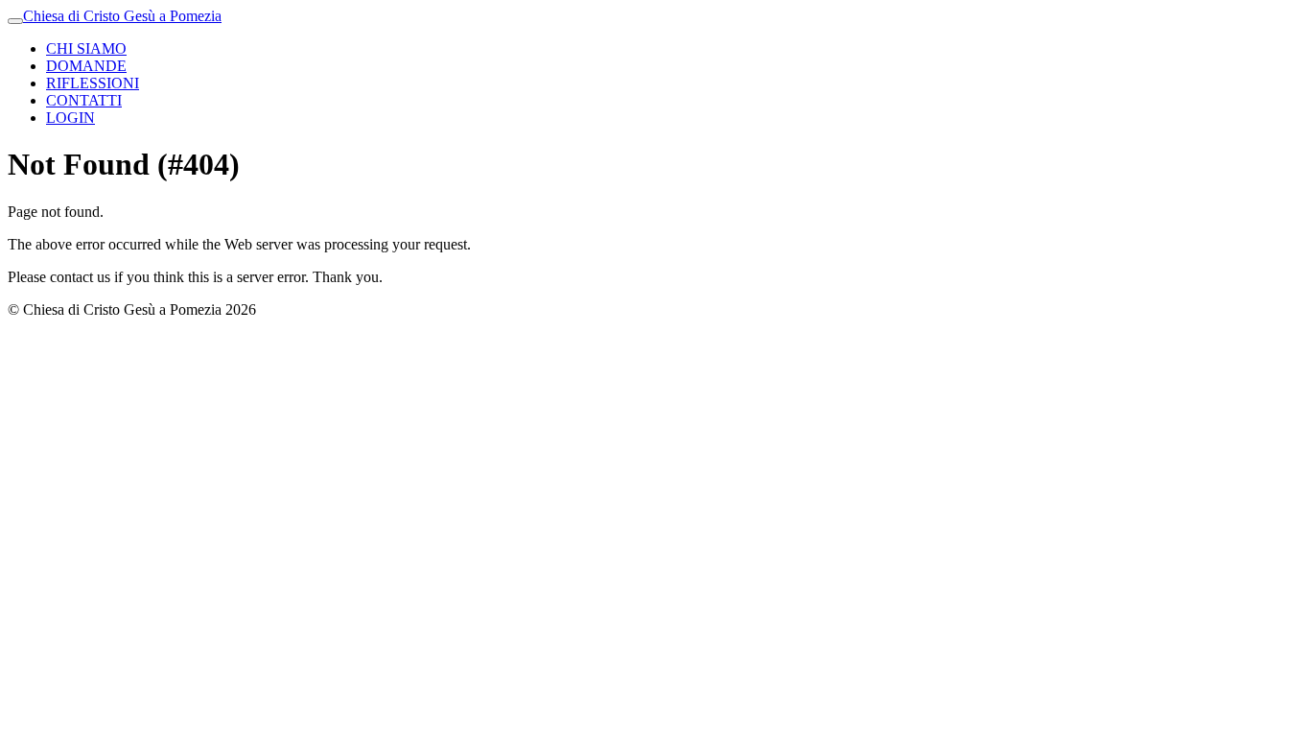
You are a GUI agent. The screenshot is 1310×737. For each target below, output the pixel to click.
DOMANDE (86, 66)
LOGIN (70, 117)
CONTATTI (84, 100)
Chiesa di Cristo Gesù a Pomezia (122, 16)
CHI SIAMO (86, 48)
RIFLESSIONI (92, 83)
